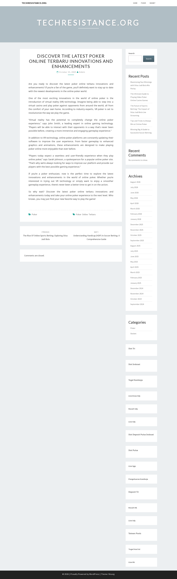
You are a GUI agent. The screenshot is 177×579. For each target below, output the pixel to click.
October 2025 (135, 235)
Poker (143, 3)
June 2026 (134, 192)
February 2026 (136, 214)
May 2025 (134, 262)
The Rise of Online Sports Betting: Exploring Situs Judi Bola (45, 236)
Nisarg (111, 574)
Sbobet (152, 3)
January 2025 (135, 283)
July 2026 (134, 187)
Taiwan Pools (134, 533)
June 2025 (134, 256)
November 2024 (136, 293)
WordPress (94, 574)
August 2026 (135, 182)
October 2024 (135, 299)
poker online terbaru (86, 214)
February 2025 (136, 277)
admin (82, 72)
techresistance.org (34, 2)
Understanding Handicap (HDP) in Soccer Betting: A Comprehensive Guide (96, 236)
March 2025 (135, 272)
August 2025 (135, 246)
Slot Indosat (134, 364)
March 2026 (135, 208)
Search (131, 53)
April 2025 (134, 267)
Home (135, 3)
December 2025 (136, 224)
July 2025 (134, 251)
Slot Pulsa (133, 450)
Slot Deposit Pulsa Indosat (141, 434)
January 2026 (135, 219)
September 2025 (137, 240)
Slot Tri (131, 348)
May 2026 (134, 198)
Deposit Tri (133, 492)
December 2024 (136, 288)
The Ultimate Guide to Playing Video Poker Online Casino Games (139, 97)
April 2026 (134, 203)
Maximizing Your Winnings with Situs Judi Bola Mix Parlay (141, 85)
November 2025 (136, 230)
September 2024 (137, 304)
